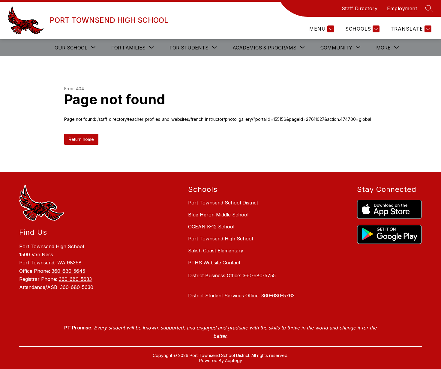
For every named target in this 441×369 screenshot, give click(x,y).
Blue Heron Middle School (218, 215)
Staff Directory (360, 8)
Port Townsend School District (223, 203)
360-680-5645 (68, 271)
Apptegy (233, 360)
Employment (402, 8)
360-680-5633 (75, 279)
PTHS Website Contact (214, 263)
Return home (81, 139)
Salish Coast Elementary (215, 251)
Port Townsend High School (220, 239)
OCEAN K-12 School (211, 227)
